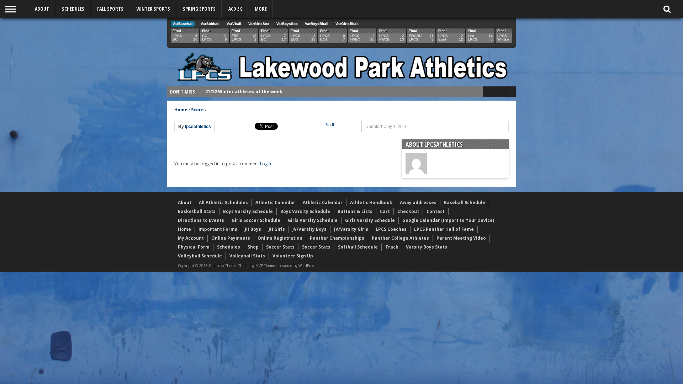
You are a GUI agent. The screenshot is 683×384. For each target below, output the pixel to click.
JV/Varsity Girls (351, 229)
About (42, 8)
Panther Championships (337, 238)
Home (180, 110)
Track (391, 247)
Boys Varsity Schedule (248, 211)
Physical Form (194, 247)
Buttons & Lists (355, 211)
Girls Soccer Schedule (256, 220)
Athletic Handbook (371, 202)
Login (265, 164)
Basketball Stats (197, 211)
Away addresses (418, 202)
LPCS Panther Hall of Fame (444, 229)
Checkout (408, 211)
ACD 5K (235, 8)
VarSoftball (210, 24)
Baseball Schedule (464, 202)
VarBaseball (183, 24)
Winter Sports (153, 8)
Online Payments (230, 238)
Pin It (329, 124)
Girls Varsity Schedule (313, 220)
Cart (385, 211)
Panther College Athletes (400, 238)
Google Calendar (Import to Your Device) (448, 220)
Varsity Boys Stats (426, 247)
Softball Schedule (358, 247)
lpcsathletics (198, 126)
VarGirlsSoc (258, 24)
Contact (436, 211)
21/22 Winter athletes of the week (243, 92)
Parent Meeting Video (461, 238)
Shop (253, 247)
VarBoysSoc (287, 24)
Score (197, 110)
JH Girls (277, 229)
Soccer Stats (280, 247)
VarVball (234, 24)
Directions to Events (201, 220)
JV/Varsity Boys (309, 229)
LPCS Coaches (391, 229)
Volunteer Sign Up (292, 256)
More (261, 8)
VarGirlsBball (347, 24)
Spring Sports (199, 8)
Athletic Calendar (275, 202)
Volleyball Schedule (200, 256)
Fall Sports (110, 8)
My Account (191, 238)
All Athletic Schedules (223, 202)
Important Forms (217, 229)
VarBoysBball (316, 24)
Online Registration (280, 238)
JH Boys (253, 229)
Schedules (73, 8)
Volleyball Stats (247, 256)
